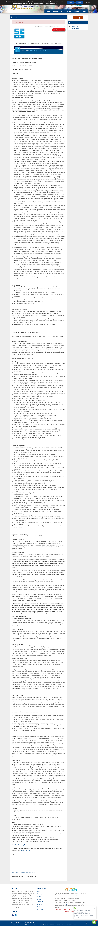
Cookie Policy (34, 3)
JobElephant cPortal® (68, 904)
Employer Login (75, 28)
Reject (79, 2)
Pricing (69, 11)
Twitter (16, 915)
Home (48, 11)
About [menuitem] (39, 896)
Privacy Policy (68, 924)
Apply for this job (59, 30)
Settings (88, 2)
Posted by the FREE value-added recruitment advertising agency (23, 872)
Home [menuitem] (39, 891)
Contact (84, 11)
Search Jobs (55, 11)
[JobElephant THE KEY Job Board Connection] (70, 887)
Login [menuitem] (39, 907)
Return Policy (22, 924)
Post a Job (78, 18)
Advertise (76, 11)
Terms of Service (36, 2)
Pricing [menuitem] (39, 899)
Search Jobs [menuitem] (40, 894)
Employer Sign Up (76, 26)
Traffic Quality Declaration (50, 3)
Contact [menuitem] (39, 904)
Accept (71, 2)
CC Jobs (22, 922)
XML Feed (15, 924)
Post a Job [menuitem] (40, 909)
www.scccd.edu (25, 850)
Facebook (13, 915)
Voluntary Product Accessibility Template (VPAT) (51, 924)
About (63, 11)
